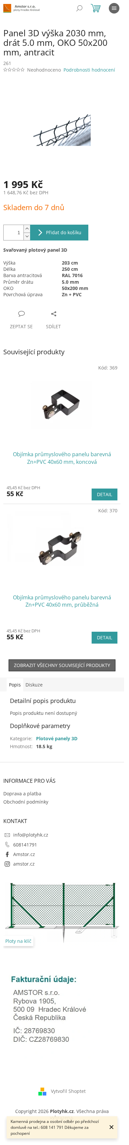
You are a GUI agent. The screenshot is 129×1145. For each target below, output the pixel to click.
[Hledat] (79, 8)
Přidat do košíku (63, 232)
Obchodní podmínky (25, 802)
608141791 (25, 845)
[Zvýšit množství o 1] (26, 229)
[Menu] (114, 8)
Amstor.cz (24, 854)
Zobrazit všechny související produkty (62, 665)
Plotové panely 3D (56, 738)
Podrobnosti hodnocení (89, 70)
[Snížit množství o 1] (26, 236)
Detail (104, 494)
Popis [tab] (15, 685)
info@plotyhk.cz (30, 835)
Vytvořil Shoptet (68, 1091)
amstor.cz (24, 864)
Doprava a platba (22, 793)
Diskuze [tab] (34, 685)
